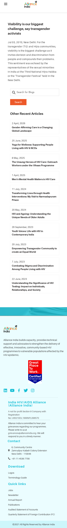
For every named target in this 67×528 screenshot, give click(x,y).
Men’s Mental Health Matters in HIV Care (33, 179)
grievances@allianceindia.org (22, 433)
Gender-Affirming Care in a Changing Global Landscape (32, 129)
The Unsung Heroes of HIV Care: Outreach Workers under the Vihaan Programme (34, 163)
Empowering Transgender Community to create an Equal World (34, 250)
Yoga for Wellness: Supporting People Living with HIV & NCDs (32, 146)
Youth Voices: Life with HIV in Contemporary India (27, 233)
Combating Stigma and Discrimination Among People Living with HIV (33, 267)
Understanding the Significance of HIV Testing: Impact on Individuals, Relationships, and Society (33, 286)
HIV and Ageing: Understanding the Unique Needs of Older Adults (31, 215)
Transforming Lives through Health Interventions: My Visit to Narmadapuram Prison (34, 196)
